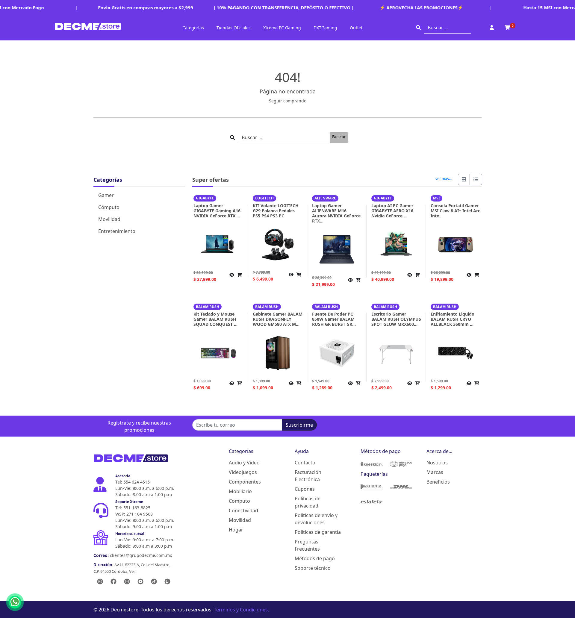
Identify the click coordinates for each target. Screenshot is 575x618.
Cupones (305, 489)
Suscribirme (299, 425)
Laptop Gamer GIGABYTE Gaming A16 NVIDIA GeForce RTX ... (216, 211)
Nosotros (437, 462)
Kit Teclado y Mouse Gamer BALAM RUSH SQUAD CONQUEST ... (215, 319)
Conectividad (243, 510)
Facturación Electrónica (308, 476)
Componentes (245, 481)
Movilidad (109, 219)
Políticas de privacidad (307, 502)
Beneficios (438, 481)
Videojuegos (243, 472)
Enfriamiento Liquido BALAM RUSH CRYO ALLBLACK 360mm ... (452, 319)
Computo (239, 501)
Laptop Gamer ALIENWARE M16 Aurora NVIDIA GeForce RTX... (336, 213)
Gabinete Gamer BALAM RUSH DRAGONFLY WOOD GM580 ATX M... (277, 319)
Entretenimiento (116, 231)
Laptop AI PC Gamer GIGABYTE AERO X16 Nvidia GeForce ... (392, 211)
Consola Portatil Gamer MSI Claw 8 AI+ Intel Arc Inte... (455, 211)
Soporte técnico (313, 568)
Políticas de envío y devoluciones (316, 519)
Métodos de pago (315, 558)
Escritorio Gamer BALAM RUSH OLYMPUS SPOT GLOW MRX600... (396, 319)
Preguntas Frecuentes (307, 545)
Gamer (106, 195)
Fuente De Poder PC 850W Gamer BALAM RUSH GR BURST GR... (334, 319)
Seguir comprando (287, 101)
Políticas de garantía (318, 532)
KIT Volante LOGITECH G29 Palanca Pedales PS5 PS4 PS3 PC (276, 211)
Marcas (434, 472)
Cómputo (108, 207)
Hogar (236, 529)
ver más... (443, 179)
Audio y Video (244, 462)
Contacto (305, 462)
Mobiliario (240, 491)
